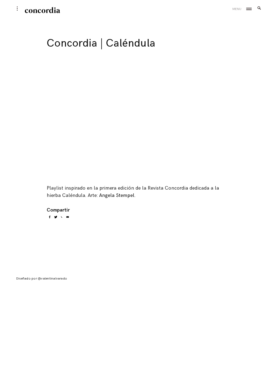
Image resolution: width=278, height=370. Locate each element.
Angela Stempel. (117, 195)
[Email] (67, 217)
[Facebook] (49, 217)
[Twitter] (55, 217)
